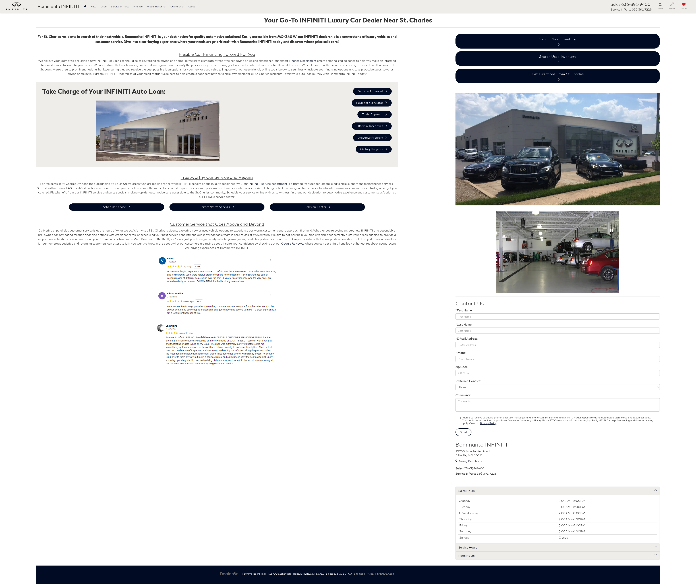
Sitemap (359, 573)
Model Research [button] (156, 6)
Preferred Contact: (468, 381)
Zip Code (461, 366)
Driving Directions (469, 461)
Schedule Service (114, 206)
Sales (459, 468)
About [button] (191, 6)
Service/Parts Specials (215, 206)
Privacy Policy (488, 423)
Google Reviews (292, 243)
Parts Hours (466, 555)
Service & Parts (465, 473)
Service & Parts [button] (120, 6)
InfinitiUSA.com (385, 573)
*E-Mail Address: (466, 338)
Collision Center (315, 206)
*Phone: (460, 352)
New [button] (93, 6)
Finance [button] (138, 6)
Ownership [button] (177, 6)
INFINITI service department (268, 183)
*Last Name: (463, 324)
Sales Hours (466, 490)
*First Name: (464, 310)
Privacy (370, 573)
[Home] (85, 6)
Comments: (463, 395)
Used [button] (103, 6)
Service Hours (467, 547)
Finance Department (302, 60)
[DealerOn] (229, 573)
